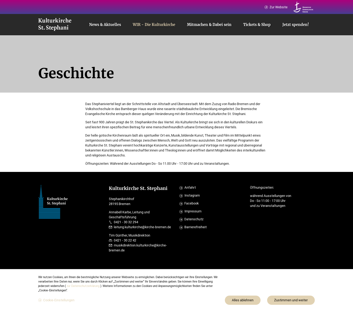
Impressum (193, 211)
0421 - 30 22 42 (125, 240)
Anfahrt (190, 187)
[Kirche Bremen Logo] (303, 7)
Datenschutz (194, 219)
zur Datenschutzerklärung (83, 286)
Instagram (192, 195)
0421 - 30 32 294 (126, 222)
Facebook (191, 203)
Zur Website (279, 7)
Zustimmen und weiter (291, 300)
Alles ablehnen (243, 300)
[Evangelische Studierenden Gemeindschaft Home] (54, 24)
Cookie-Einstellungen (58, 300)
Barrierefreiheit (195, 227)
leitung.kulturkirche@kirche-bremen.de (142, 227)
